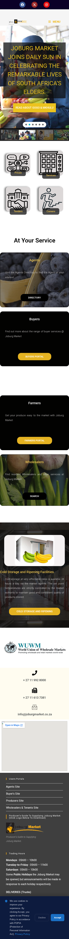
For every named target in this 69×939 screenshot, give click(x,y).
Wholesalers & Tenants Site (22, 807)
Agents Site (13, 786)
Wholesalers (34, 462)
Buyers (34, 319)
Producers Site (15, 800)
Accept (57, 917)
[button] (26, 124)
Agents (34, 260)
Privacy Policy (22, 934)
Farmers (34, 403)
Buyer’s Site (13, 793)
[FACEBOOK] (22, 5)
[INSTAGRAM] (47, 5)
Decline (42, 917)
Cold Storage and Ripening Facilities (27, 572)
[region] (34, 83)
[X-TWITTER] (34, 5)
